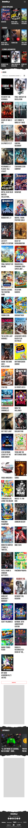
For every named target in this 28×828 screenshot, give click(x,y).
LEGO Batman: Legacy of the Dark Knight (6, 454)
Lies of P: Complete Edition (7, 242)
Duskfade (3, 21)
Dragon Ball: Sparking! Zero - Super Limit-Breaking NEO (20, 267)
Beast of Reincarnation (20, 242)
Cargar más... (14, 682)
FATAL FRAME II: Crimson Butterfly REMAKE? (6, 574)
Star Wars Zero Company (20, 168)
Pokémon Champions (5, 523)
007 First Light (6, 431)
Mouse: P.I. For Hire (19, 500)
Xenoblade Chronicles (5, 409)
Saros (17, 478)
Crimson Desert (20, 522)
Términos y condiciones (16, 816)
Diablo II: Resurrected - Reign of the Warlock (19, 650)
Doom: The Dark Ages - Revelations (6, 364)
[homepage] (6, 2)
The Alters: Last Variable (7, 337)
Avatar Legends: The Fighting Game (6, 292)
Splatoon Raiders (18, 291)
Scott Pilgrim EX (7, 622)
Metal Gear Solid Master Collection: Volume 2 (14, 24)
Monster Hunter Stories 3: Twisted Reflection (7, 548)
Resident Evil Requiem (19, 597)
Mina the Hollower (18, 409)
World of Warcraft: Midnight (4, 598)
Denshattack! (19, 315)
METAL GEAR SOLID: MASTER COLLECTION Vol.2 (5, 44)
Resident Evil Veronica (4, 65)
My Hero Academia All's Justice (6, 675)
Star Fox (4, 387)
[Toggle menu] (25, 2)
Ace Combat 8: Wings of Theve (20, 121)
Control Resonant (18, 145)
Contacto (10, 816)
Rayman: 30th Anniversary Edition (19, 624)
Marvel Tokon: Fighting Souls (20, 219)
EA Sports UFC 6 (20, 387)
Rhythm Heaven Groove (20, 363)
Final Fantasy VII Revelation (15, 65)
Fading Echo (14, 42)
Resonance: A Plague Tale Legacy (5, 169)
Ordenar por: (5, 75)
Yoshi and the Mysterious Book (20, 453)
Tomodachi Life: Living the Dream (7, 500)
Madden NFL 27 (6, 218)
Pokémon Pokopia (20, 570)
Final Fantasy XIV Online (7, 265)
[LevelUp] (4, 822)
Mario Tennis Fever (5, 648)
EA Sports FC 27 (6, 143)
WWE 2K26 (18, 545)
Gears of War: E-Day (7, 121)
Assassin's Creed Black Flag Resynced (20, 338)
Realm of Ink (19, 431)
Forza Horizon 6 (6, 478)
